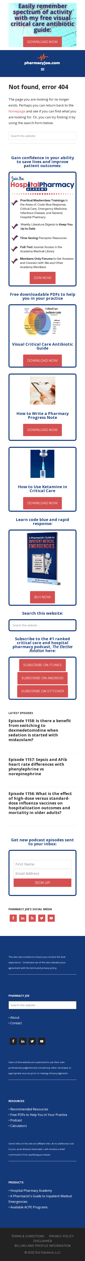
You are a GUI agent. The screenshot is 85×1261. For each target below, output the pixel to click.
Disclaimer (42, 1241)
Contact (16, 1023)
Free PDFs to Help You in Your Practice (38, 1115)
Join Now (42, 278)
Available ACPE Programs (29, 1207)
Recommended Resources (29, 1109)
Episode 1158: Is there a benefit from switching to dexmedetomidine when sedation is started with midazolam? (39, 730)
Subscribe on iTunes (42, 665)
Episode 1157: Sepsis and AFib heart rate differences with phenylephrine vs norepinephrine (37, 766)
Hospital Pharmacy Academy (31, 1190)
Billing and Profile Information (42, 1246)
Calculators (18, 1126)
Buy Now (42, 597)
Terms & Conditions (27, 1236)
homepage (16, 111)
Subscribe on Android (42, 678)
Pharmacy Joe (42, 59)
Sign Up (42, 883)
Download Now (42, 360)
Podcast (16, 1120)
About (14, 1017)
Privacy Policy (61, 1236)
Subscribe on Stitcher (42, 691)
